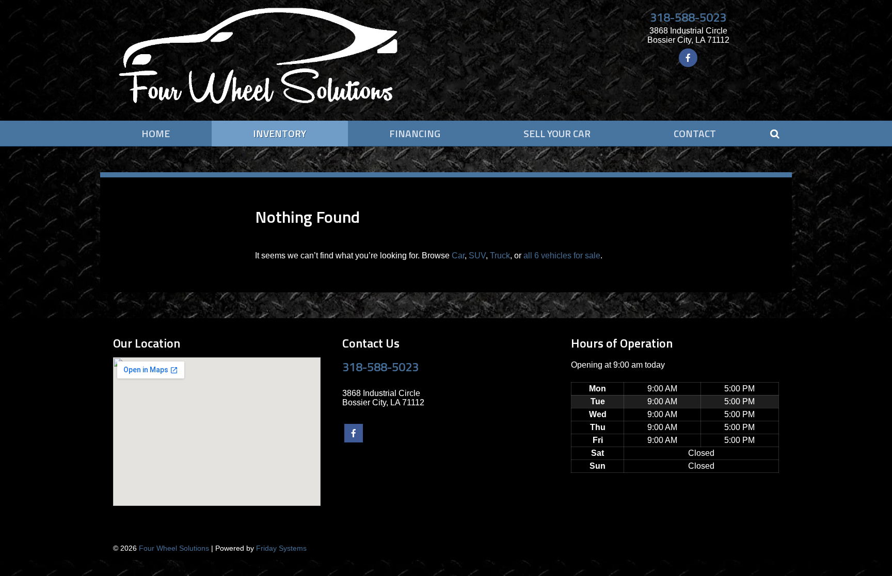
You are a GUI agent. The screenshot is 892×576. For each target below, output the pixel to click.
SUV (477, 255)
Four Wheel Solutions (174, 548)
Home (155, 133)
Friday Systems (281, 548)
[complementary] (861, 545)
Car (458, 255)
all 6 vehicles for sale (561, 255)
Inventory (279, 133)
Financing (414, 133)
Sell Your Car (557, 133)
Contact (695, 133)
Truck (500, 255)
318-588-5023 (688, 17)
